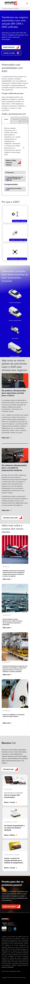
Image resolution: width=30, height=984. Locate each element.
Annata (5, 8)
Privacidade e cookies (15, 971)
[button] (15, 172)
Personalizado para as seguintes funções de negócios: (14, 178)
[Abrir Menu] (27, 3)
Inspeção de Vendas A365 (13, 189)
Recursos (10, 172)
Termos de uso (5, 971)
